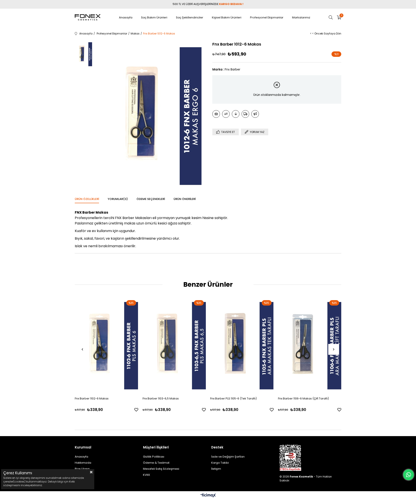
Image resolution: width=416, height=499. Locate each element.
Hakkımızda (83, 463)
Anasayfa (125, 17)
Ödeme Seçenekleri (150, 199)
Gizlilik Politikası (153, 457)
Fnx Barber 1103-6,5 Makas (161, 398)
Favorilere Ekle (136, 410)
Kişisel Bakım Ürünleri (226, 17)
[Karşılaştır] (226, 114)
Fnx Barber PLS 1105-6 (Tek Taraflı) (233, 398)
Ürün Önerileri (185, 199)
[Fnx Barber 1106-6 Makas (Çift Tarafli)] (309, 345)
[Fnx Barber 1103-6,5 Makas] (174, 345)
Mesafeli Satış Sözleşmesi (161, 469)
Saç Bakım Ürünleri (154, 17)
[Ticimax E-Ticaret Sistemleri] (208, 495)
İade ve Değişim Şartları (228, 457)
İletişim (216, 469)
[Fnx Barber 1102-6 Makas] (106, 345)
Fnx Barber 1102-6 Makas (92, 398)
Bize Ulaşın (82, 469)
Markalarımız (301, 17)
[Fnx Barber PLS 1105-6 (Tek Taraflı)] (242, 345)
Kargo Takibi (220, 463)
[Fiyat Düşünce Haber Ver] (235, 114)
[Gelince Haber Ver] (255, 114)
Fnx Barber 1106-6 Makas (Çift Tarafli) (303, 398)
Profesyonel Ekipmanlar (266, 17)
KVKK (146, 475)
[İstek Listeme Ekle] (216, 114)
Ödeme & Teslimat (156, 463)
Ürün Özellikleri (87, 199)
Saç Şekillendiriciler (189, 17)
